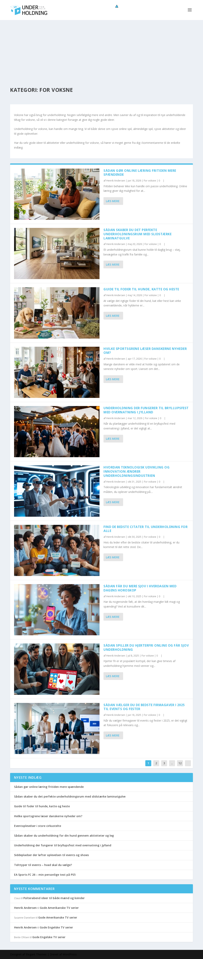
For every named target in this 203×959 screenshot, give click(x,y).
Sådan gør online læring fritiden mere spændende (139, 172)
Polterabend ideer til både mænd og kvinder (54, 898)
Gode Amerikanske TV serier (59, 908)
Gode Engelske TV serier (56, 927)
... (172, 763)
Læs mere (113, 201)
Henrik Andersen (115, 180)
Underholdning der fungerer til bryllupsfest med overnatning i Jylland (146, 410)
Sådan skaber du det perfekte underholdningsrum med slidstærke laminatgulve (137, 234)
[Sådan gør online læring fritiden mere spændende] (57, 194)
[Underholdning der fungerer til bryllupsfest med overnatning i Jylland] (57, 431)
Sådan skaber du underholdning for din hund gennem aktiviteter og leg (64, 835)
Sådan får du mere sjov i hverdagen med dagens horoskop (139, 588)
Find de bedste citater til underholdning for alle (145, 529)
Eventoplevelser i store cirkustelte (37, 826)
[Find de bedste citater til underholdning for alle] (57, 550)
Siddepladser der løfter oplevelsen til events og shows (51, 855)
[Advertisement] (101, 50)
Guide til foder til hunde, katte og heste (141, 289)
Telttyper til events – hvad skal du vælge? (43, 865)
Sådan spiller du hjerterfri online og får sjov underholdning (146, 647)
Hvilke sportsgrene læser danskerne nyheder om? (145, 351)
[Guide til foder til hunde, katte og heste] (57, 312)
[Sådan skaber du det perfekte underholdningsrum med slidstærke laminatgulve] (57, 253)
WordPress (70, 954)
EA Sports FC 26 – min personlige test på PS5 (45, 874)
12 (180, 763)
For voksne (150, 180)
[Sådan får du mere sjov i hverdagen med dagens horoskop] (57, 609)
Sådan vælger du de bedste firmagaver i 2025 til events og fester (144, 707)
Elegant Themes (36, 954)
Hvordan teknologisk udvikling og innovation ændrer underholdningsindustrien (136, 471)
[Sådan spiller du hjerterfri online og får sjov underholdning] (57, 669)
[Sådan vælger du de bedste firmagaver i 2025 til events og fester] (57, 728)
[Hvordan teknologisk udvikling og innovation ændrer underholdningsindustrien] (57, 490)
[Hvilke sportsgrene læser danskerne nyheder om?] (57, 372)
